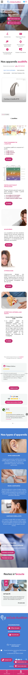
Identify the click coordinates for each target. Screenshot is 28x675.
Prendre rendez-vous (15, 18)
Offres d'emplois (15, 628)
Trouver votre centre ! (15, 23)
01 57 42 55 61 (21, 66)
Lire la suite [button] (8, 419)
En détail (8, 159)
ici (21, 358)
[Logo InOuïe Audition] (14, 2)
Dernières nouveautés (7, 552)
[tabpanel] (14, 592)
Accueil (3, 114)
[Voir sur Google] (3, 409)
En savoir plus (21, 603)
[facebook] (24, 2)
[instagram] (26, 2)
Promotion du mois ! (7, 558)
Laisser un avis (14, 388)
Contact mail (8, 660)
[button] (1, 414)
